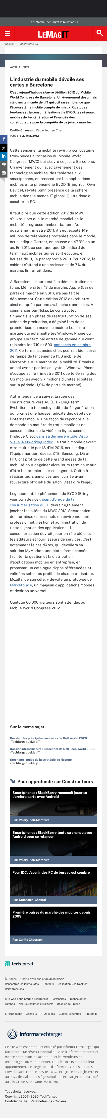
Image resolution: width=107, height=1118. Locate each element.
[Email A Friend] (3, 173)
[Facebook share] (3, 139)
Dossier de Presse (68, 1003)
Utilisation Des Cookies (72, 983)
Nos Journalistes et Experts (36, 1003)
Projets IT (91, 1013)
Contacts (48, 983)
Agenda (10, 1003)
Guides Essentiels (70, 1013)
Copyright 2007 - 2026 (22, 1096)
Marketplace (21, 585)
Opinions (49, 1013)
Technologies (78, 998)
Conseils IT (33, 1013)
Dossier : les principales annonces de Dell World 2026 (48, 738)
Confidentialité (16, 1101)
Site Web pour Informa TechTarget (26, 998)
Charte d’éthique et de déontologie (42, 978)
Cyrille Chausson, (22, 130)
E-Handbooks (13, 1013)
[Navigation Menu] (7, 33)
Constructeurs (29, 43)
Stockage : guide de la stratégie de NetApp (41, 759)
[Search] (99, 33)
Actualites (19, 67)
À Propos (11, 978)
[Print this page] (3, 165)
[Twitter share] (3, 148)
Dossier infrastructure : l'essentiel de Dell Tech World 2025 (52, 749)
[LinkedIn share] (3, 156)
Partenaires (59, 998)
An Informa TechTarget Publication (52, 21)
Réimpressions (14, 988)
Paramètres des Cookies (48, 1101)
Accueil (9, 43)
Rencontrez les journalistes (22, 983)
